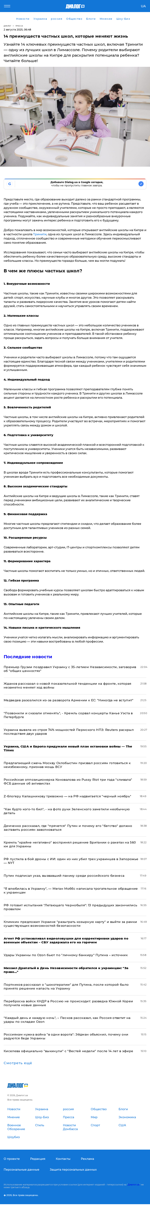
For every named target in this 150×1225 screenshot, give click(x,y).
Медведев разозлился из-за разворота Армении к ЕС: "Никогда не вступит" (69, 700)
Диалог (7, 26)
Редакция (37, 1159)
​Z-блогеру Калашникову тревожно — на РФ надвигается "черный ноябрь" (67, 796)
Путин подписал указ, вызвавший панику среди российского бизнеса (64, 875)
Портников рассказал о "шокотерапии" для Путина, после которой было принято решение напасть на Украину (66, 986)
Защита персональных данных (73, 1169)
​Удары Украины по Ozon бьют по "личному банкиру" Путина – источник (66, 955)
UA (143, 6)
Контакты (63, 1159)
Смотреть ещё (18, 1063)
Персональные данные (21, 1169)
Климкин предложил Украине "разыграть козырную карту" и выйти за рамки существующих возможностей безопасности (70, 923)
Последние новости (28, 656)
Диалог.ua (133, 1184)
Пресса (19, 26)
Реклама (87, 1159)
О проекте (12, 1159)
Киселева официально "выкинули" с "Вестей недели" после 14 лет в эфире (68, 1051)
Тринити (39, 234)
